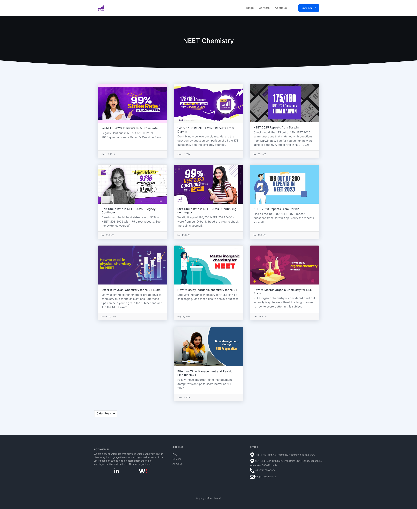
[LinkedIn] (116, 470)
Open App (307, 8)
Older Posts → (105, 413)
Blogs (250, 7)
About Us (177, 463)
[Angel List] (143, 470)
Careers (264, 7)
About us (281, 7)
